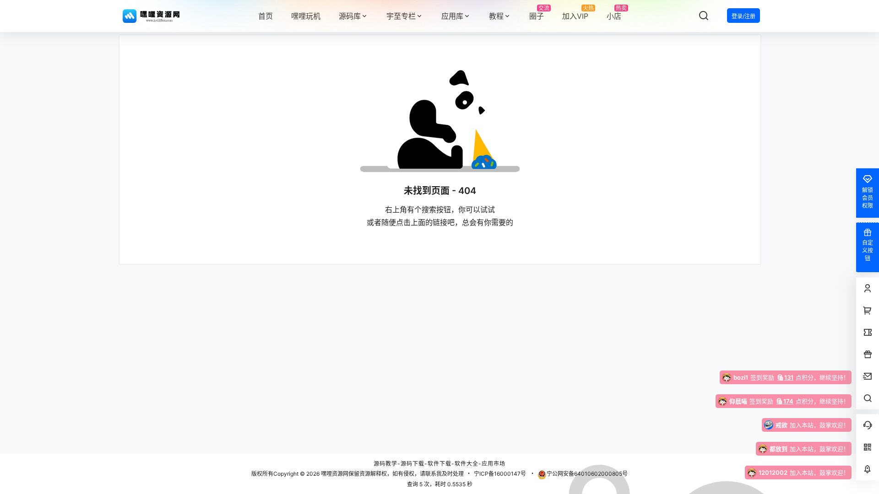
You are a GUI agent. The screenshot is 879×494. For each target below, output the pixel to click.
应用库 (452, 16)
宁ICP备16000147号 (500, 473)
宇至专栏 (401, 16)
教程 (496, 16)
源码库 (350, 16)
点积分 (773, 377)
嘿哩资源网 (334, 473)
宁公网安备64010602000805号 (587, 473)
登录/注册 (743, 16)
